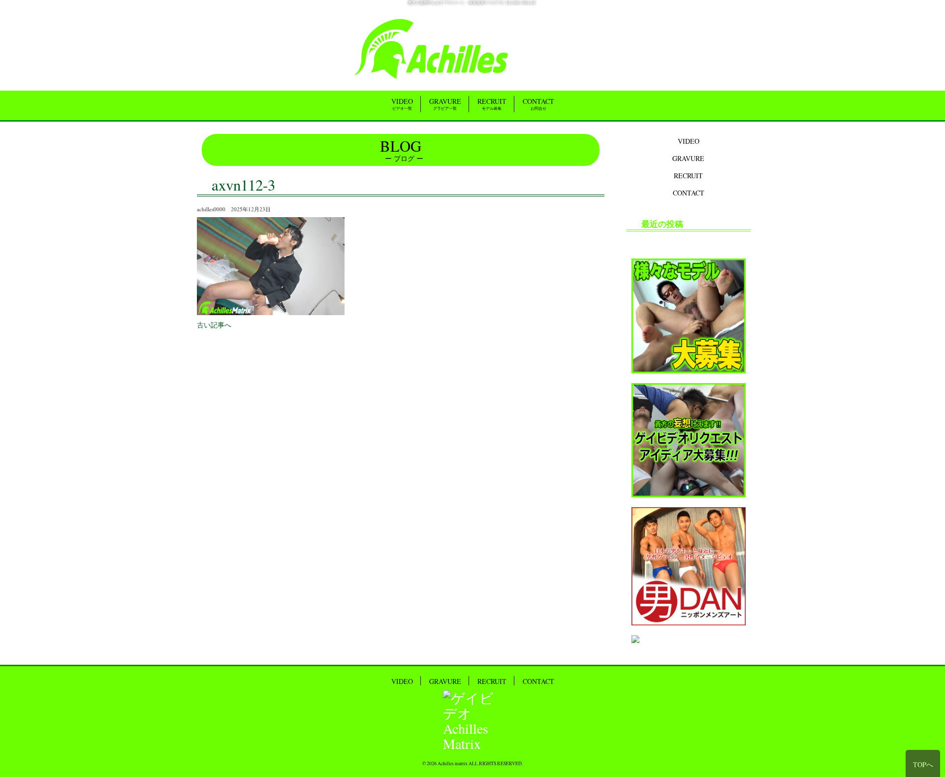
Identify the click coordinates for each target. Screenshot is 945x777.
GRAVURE (445, 104)
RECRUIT (491, 104)
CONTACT (538, 104)
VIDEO (402, 104)
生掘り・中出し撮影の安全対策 (682, 241)
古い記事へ (214, 324)
